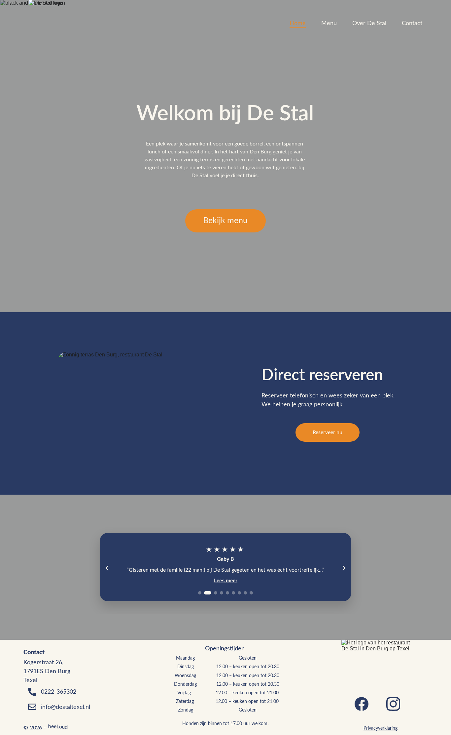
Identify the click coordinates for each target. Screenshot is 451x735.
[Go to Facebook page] (361, 704)
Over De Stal (369, 23)
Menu (329, 23)
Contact (412, 23)
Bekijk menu (225, 221)
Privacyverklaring (381, 728)
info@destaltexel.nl (65, 707)
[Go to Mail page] (32, 707)
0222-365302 (58, 692)
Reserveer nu (327, 432)
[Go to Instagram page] (393, 704)
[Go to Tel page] (32, 695)
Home (298, 23)
